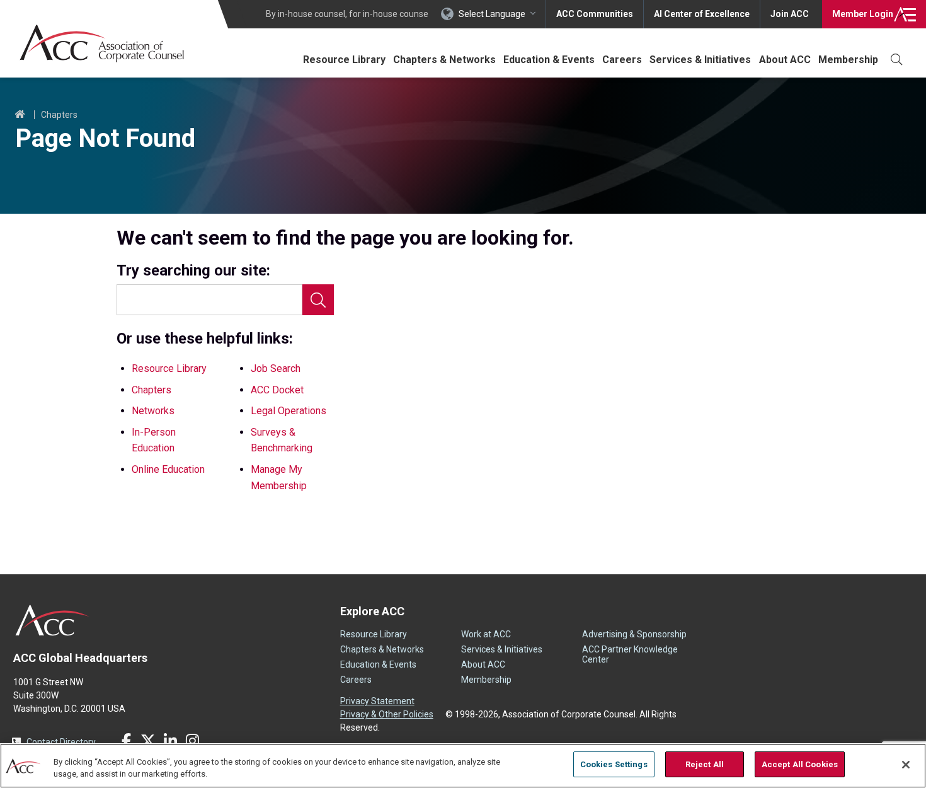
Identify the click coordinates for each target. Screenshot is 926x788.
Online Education (168, 469)
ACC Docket (277, 390)
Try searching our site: (193, 270)
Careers (622, 60)
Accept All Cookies (800, 764)
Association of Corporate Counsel (101, 43)
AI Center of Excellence (702, 14)
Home (20, 115)
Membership (848, 60)
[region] (463, 765)
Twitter (148, 741)
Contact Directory (61, 742)
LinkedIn (170, 741)
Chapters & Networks (444, 60)
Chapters (59, 114)
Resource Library (344, 60)
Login (862, 14)
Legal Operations (288, 411)
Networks (153, 411)
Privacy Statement (377, 701)
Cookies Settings (614, 764)
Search (318, 299)
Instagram (192, 741)
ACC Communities (594, 14)
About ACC (785, 60)
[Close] (906, 765)
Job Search (275, 368)
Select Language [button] (492, 14)
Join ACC (789, 14)
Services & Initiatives (700, 60)
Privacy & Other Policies (386, 714)
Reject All (704, 764)
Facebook (126, 741)
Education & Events (549, 60)
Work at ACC (486, 634)
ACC (52, 620)
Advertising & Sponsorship (634, 634)
